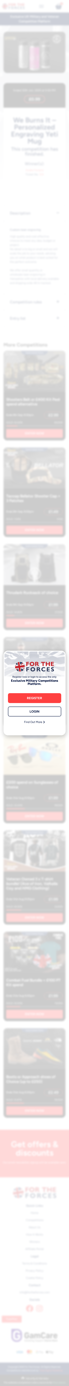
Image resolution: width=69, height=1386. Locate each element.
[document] (34, 693)
